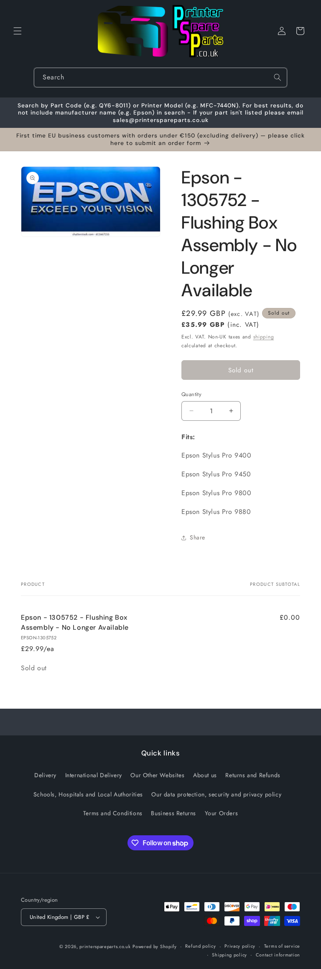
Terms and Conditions (113, 813)
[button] (17, 31)
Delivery (45, 775)
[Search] (277, 77)
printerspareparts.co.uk (104, 946)
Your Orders (221, 813)
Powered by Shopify (154, 946)
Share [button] (197, 537)
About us (205, 775)
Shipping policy (229, 954)
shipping (263, 337)
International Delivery (93, 775)
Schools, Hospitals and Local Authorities (88, 794)
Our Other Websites (157, 775)
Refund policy (200, 946)
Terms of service (282, 946)
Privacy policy (239, 946)
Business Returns (173, 813)
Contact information (278, 954)
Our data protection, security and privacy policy (216, 794)
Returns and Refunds (252, 775)
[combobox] (160, 77)
